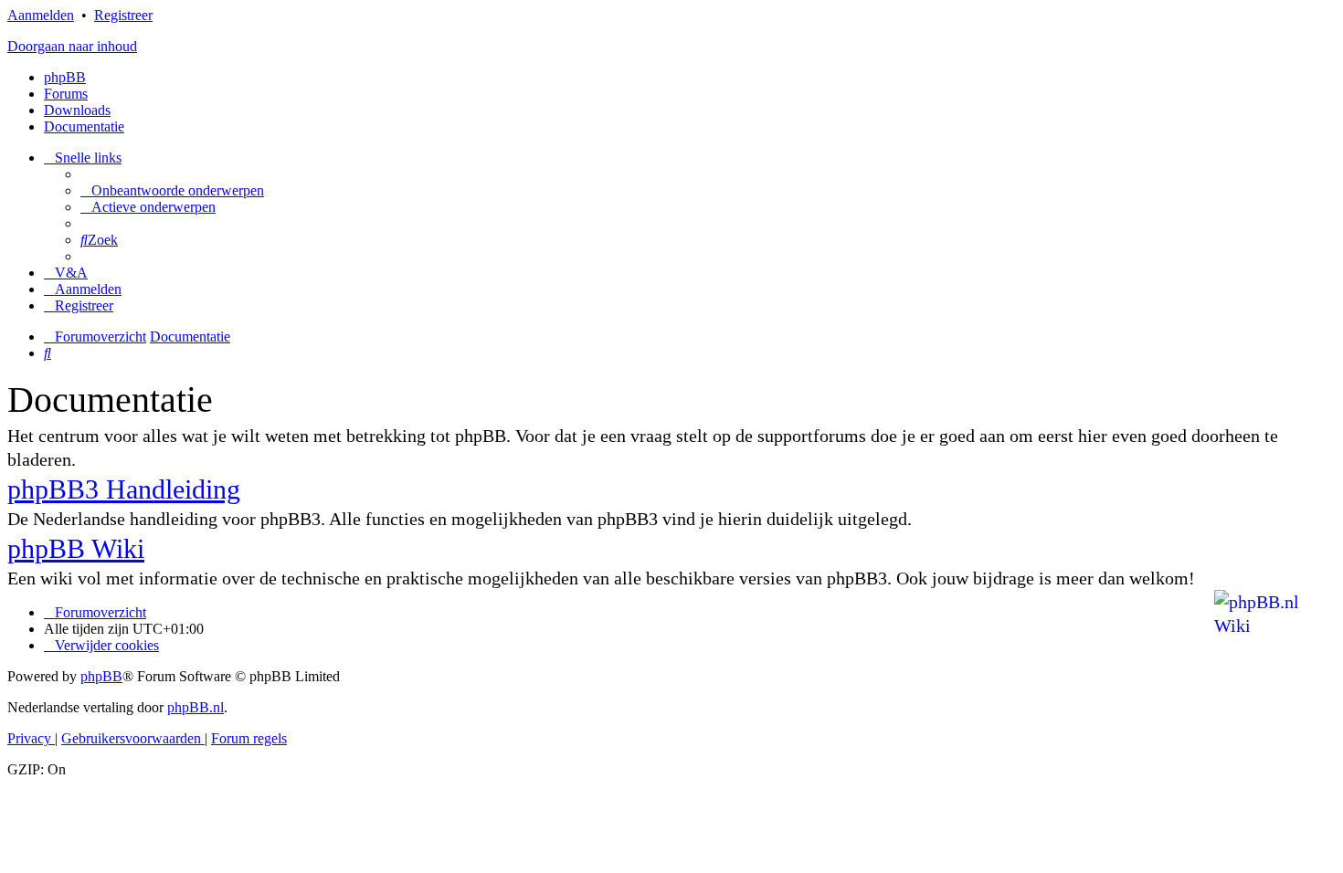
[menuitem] (172, 190)
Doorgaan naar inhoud (72, 46)
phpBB (65, 77)
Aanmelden (40, 15)
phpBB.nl (195, 707)
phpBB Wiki (75, 548)
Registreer (123, 15)
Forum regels (249, 738)
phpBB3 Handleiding (123, 489)
